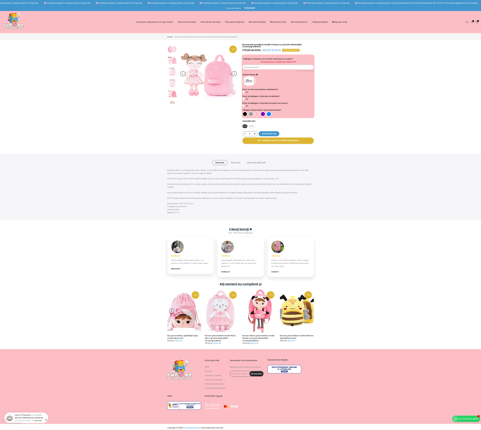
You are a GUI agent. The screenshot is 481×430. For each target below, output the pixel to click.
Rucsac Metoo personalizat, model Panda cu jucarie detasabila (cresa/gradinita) (258, 338)
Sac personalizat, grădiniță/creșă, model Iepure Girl (182, 336)
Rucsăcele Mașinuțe (235, 22)
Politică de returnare (214, 379)
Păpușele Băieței (321, 22)
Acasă (169, 37)
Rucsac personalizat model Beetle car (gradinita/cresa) (29, 428)
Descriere (219, 162)
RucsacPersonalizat (187, 22)
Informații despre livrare (215, 388)
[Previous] (182, 73)
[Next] (234, 73)
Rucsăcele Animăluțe (211, 22)
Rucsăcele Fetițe (279, 22)
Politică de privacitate (214, 384)
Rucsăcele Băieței (258, 22)
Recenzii (208, 371)
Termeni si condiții (213, 375)
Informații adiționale (256, 162)
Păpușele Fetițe (340, 22)
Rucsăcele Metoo (300, 22)
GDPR (207, 367)
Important (235, 162)
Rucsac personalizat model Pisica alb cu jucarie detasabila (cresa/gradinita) (220, 338)
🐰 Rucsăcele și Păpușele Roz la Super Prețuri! (153, 22)
